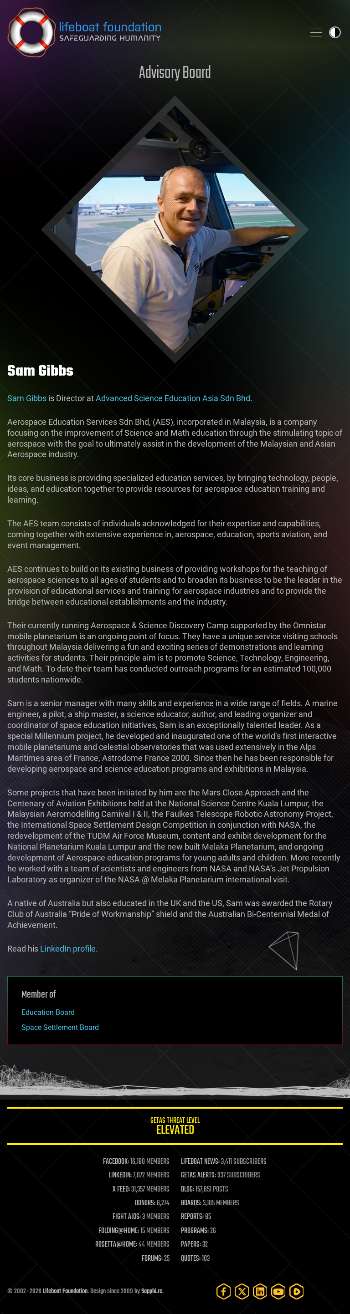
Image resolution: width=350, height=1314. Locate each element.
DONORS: (145, 1203)
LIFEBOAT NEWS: (200, 1162)
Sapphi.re (151, 1291)
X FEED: (121, 1190)
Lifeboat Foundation (65, 1291)
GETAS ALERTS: (198, 1176)
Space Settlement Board (60, 1027)
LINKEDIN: (120, 1176)
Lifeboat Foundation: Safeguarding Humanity (152, 32)
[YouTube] (278, 1291)
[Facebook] (223, 1291)
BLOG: (187, 1190)
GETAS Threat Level (175, 1127)
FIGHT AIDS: (127, 1217)
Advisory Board (175, 74)
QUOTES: (191, 1259)
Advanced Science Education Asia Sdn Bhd (173, 398)
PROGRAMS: (195, 1231)
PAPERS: (191, 1245)
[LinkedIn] (260, 1291)
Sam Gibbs (26, 398)
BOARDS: (191, 1203)
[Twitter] (242, 1291)
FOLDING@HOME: (118, 1231)
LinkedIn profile (68, 948)
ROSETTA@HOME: (116, 1245)
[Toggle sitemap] (316, 32)
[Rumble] (296, 1291)
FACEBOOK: (116, 1162)
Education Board (48, 1012)
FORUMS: (152, 1259)
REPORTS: (192, 1217)
